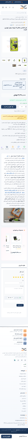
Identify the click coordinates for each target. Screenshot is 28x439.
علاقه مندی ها (23, 401)
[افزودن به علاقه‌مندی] (13, 235)
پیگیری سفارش (23, 396)
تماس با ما (24, 411)
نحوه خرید (24, 386)
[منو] (2, 7)
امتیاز (22, 274)
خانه (26, 17)
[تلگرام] (21, 360)
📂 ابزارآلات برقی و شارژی (20, 25)
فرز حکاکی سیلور (10, 173)
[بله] (14, 360)
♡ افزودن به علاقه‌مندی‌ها (20, 111)
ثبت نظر (20, 305)
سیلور (25, 70)
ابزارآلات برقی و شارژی (20, 17)
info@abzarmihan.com (20, 420)
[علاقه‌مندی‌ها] (9, 7)
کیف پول (24, 403)
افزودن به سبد (7, 107)
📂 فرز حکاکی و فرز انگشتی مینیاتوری (18, 22)
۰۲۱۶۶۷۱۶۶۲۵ (19, 342)
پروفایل (24, 406)
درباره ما (24, 408)
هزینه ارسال (23, 378)
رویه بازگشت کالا (22, 388)
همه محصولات (23, 373)
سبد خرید (24, 398)
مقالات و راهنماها (22, 376)
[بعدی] (4, 245)
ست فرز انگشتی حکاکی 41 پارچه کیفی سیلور (17, 246)
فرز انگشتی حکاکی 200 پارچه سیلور (13, 192)
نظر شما (22, 286)
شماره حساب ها (23, 383)
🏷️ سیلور (12, 25)
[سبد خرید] (6, 7)
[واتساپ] (18, 360)
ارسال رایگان (23, 381)
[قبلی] (24, 245)
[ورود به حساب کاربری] (13, 7)
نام (23, 280)
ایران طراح (13, 431)
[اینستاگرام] (25, 360)
